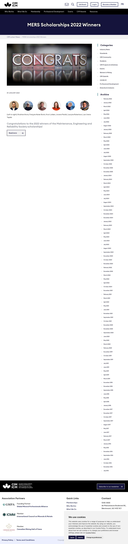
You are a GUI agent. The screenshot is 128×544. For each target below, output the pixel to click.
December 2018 (108, 382)
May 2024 (106, 191)
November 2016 (108, 467)
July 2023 (106, 244)
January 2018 (107, 405)
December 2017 (108, 409)
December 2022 (108, 271)
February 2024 (107, 179)
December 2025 (108, 171)
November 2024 (108, 214)
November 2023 (108, 263)
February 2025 (107, 133)
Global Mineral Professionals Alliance (32, 506)
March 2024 (107, 183)
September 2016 (108, 455)
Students (103, 61)
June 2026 (106, 118)
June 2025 (106, 148)
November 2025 (108, 168)
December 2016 (108, 451)
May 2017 (106, 428)
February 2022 (107, 267)
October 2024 (107, 210)
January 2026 (107, 102)
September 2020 (108, 332)
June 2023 (106, 240)
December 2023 (108, 256)
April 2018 (106, 401)
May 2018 (106, 398)
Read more (13, 133)
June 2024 (106, 194)
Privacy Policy (7, 540)
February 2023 (107, 225)
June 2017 (106, 432)
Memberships (71, 503)
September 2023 (108, 252)
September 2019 (108, 359)
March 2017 (106, 440)
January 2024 (107, 175)
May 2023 (106, 237)
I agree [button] (72, 537)
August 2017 (107, 424)
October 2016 (107, 463)
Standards (103, 53)
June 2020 (106, 336)
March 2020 (106, 344)
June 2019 (106, 367)
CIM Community (105, 57)
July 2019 (106, 363)
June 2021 (106, 309)
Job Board (82, 4)
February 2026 (107, 99)
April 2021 (106, 302)
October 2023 (107, 260)
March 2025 (106, 137)
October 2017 (107, 417)
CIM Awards (104, 76)
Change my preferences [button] (94, 537)
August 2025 (107, 156)
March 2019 (106, 378)
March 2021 (106, 298)
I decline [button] (80, 537)
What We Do (71, 509)
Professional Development (109, 84)
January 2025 (107, 129)
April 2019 (106, 375)
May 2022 (106, 279)
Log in (94, 4)
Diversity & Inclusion (107, 88)
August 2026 (107, 125)
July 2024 (106, 198)
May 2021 (106, 306)
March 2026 (106, 106)
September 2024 (108, 206)
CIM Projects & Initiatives (109, 65)
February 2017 (107, 436)
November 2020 (108, 329)
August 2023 (107, 248)
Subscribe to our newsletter (109, 487)
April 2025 (106, 145)
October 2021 (107, 321)
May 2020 (106, 340)
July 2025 (106, 152)
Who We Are (71, 506)
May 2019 (106, 371)
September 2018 (108, 390)
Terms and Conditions (25, 540)
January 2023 (107, 221)
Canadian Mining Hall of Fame (29, 529)
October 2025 (107, 164)
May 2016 (106, 447)
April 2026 (106, 110)
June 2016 (106, 459)
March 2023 (106, 229)
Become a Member (109, 4)
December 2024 (108, 217)
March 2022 (106, 275)
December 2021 (108, 290)
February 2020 (107, 348)
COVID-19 (103, 80)
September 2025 (108, 160)
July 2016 (106, 470)
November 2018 (108, 386)
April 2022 (106, 283)
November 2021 (108, 313)
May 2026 (106, 114)
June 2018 (106, 394)
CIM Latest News (13, 37)
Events (102, 69)
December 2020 (108, 325)
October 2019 (107, 355)
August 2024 (107, 202)
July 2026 (106, 122)
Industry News (105, 49)
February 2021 (107, 294)
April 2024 (106, 187)
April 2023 (106, 233)
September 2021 (108, 317)
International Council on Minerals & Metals (35, 516)
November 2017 (108, 413)
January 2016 (107, 444)
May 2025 (106, 141)
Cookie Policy (91, 533)
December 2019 (108, 352)
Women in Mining (106, 72)
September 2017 (108, 421)
